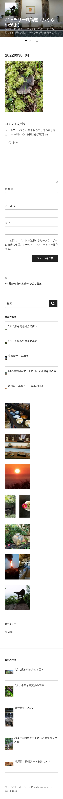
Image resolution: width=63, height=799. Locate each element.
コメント (11, 142)
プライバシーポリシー (17, 787)
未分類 (9, 632)
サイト (9, 223)
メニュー (33, 41)
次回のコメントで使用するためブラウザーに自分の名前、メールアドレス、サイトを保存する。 (31, 244)
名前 (9, 188)
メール (10, 205)
